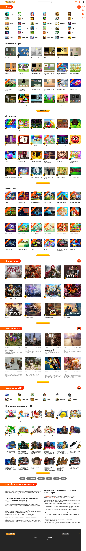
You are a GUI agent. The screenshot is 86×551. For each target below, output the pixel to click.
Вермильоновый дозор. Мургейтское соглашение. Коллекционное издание (49, 469)
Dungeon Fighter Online (69, 297)
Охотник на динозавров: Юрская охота (75, 214)
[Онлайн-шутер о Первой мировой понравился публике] (53, 339)
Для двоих (74, 23)
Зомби (36, 23)
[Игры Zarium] (10, 1)
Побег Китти (8, 57)
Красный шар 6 (73, 144)
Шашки (73, 14)
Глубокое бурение (35, 213)
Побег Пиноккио (73, 105)
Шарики (11, 23)
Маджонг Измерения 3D (36, 176)
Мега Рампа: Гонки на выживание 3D (62, 245)
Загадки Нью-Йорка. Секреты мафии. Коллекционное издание (62, 452)
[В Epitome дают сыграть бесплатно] (33, 363)
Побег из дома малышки (10, 144)
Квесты (74, 394)
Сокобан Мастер (22, 213)
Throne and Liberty (29, 316)
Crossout (7, 316)
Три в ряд (49, 28)
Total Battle (27, 279)
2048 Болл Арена (73, 85)
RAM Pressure (67, 316)
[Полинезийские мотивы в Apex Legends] (72, 363)
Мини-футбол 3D (48, 198)
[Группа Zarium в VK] (79, 534)
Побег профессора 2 (35, 89)
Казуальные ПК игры (38, 541)
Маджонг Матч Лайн (35, 229)
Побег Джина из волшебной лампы (22, 90)
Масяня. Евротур (9, 434)
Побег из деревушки (61, 105)
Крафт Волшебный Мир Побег (62, 69)
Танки (61, 28)
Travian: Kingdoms (49, 316)
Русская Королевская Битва (48, 177)
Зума (10, 399)
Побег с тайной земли (74, 176)
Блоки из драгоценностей (47, 161)
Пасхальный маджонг (74, 73)
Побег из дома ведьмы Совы (49, 74)
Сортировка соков (74, 229)
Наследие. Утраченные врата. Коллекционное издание (36, 451)
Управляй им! (47, 129)
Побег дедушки (21, 160)
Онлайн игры (49, 537)
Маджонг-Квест (21, 144)
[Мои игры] (76, 2)
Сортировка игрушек (61, 229)
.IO (72, 32)
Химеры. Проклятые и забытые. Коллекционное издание (75, 435)
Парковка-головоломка (75, 198)
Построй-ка (59, 419)
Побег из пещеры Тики (36, 160)
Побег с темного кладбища (34, 129)
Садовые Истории (22, 129)
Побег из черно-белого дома (36, 58)
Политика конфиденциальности (43, 546)
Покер (61, 18)
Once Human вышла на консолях (32, 349)
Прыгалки (49, 23)
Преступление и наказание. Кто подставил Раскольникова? (60, 467)
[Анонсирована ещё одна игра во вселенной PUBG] (13, 339)
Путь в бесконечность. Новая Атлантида (74, 466)
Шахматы (62, 14)
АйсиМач (46, 245)
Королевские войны (22, 229)
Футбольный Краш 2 (35, 198)
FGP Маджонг (21, 56)
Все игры (35, 537)
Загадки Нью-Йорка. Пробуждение (61, 436)
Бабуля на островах (9, 419)
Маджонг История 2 (61, 89)
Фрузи (7, 198)
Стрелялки (12, 28)
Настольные (37, 399)
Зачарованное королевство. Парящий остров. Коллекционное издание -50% (49, 452)
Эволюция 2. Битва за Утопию (12, 297)
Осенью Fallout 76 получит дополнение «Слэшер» (50, 373)
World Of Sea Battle (9, 279)
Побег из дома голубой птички (62, 145)
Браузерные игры (37, 539)
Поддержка (78, 546)
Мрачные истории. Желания (35, 468)
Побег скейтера (73, 57)
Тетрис (48, 18)
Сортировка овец (22, 73)
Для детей (74, 18)
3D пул (6, 160)
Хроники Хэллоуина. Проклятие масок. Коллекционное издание (23, 451)
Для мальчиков (50, 14)
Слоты (11, 18)
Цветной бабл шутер (35, 144)
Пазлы (36, 18)
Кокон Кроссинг (8, 213)
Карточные (62, 23)
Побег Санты (8, 73)
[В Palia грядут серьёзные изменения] (72, 339)
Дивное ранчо (47, 420)
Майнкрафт (12, 14)
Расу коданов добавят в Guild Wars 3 (13, 372)
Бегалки (49, 399)
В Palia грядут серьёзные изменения (72, 349)
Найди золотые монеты (10, 176)
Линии (10, 394)
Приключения (50, 37)
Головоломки (25, 37)
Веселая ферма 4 (35, 434)
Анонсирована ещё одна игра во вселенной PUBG (12, 350)
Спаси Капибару (47, 229)
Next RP (66, 279)
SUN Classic (47, 279)
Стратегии (37, 32)
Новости (7, 347)
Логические (50, 32)
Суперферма (21, 434)
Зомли (32, 245)
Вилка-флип (72, 245)
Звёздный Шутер (9, 245)
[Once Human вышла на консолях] (33, 339)
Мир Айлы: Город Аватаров (48, 141)
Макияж (36, 37)
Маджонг (24, 18)
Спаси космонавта (61, 129)
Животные (62, 32)
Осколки (20, 176)
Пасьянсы (24, 14)
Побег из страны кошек (49, 105)
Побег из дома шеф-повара (10, 105)
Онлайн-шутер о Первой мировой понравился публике (52, 350)
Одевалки (24, 32)
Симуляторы (38, 28)
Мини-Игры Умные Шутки (61, 214)
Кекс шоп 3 (33, 419)
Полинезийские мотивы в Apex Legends (71, 373)
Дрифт (11, 37)
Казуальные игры (47, 496)
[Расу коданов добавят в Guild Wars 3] (13, 363)
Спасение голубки (74, 129)
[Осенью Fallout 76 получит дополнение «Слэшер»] (53, 363)
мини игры (53, 497)
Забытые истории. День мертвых (49, 436)
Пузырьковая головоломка (8, 129)
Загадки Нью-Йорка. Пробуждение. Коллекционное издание (10, 468)
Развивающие (25, 28)
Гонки (23, 23)
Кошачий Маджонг (61, 176)
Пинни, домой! (8, 229)
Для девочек (38, 14)
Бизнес (48, 394)
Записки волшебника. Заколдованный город (10, 452)
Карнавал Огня (21, 198)
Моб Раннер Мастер (61, 198)
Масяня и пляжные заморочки (22, 419)
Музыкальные (12, 32)
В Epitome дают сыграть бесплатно (33, 372)
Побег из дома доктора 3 (49, 90)
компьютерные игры (14, 490)
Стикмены (62, 37)
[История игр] (79, 2)
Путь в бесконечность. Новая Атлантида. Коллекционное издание (23, 467)
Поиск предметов (26, 394)
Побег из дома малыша (36, 73)
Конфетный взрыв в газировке (74, 161)
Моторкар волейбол (22, 245)
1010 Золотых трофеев (23, 105)
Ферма (73, 28)
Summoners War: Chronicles (51, 297)
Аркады (74, 37)
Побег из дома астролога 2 (60, 58)
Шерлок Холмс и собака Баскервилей (75, 452)
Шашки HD (59, 160)
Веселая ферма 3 (74, 419)
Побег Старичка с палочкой (48, 58)
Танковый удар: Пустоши (8, 85)
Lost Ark (26, 297)
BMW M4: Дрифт (47, 213)
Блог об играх (49, 539)
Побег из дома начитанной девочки (35, 105)
